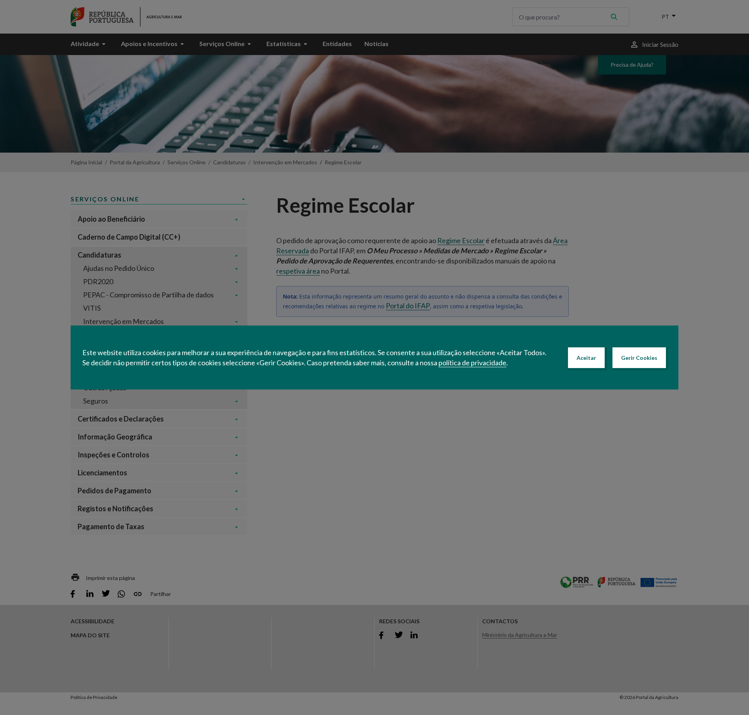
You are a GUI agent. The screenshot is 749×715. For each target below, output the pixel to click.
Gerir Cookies (639, 357)
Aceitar (586, 357)
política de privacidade (472, 362)
